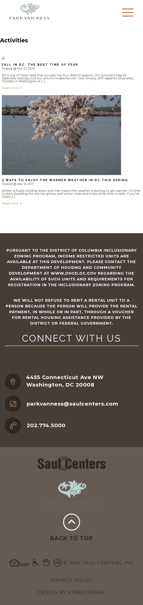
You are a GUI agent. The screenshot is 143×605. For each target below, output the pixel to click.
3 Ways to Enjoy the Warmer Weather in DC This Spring (65, 180)
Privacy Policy (71, 580)
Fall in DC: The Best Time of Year (40, 64)
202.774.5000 (46, 425)
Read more (10, 88)
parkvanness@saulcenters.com (72, 404)
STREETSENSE (86, 592)
